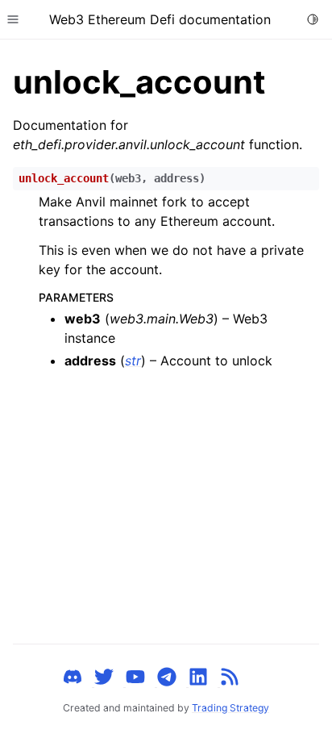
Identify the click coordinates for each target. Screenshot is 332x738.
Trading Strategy (230, 708)
